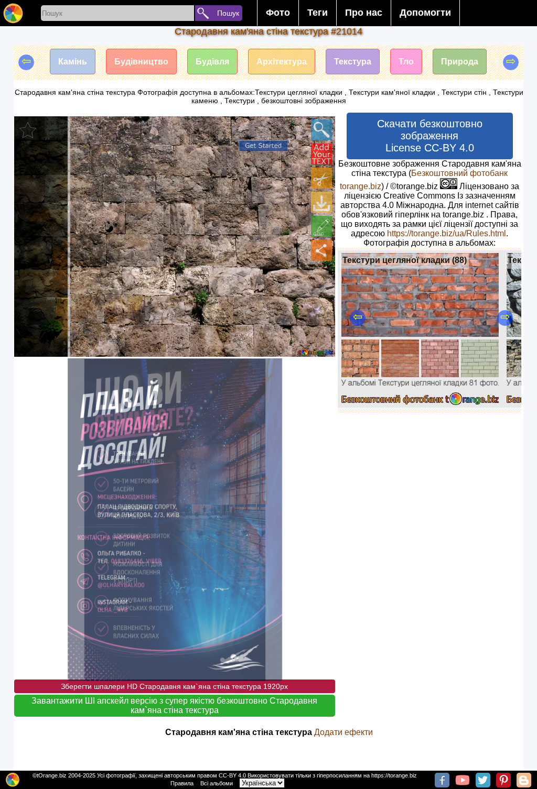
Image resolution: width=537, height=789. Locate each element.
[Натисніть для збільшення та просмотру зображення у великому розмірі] (321, 129)
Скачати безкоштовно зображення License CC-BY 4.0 (429, 136)
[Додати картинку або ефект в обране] (27, 129)
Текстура (352, 61)
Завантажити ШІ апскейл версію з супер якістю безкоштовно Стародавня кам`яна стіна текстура (174, 705)
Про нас (363, 12)
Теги (317, 12)
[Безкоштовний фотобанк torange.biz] (13, 13)
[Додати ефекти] (321, 226)
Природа (459, 61)
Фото (278, 12)
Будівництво (141, 61)
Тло (406, 61)
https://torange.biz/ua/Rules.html (446, 233)
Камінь (72, 61)
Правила (182, 783)
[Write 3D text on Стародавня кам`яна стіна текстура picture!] (321, 154)
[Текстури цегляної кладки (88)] (420, 404)
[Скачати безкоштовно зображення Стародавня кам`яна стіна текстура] (321, 202)
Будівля (212, 61)
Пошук (228, 13)
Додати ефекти (343, 732)
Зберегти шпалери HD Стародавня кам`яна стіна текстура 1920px (174, 686)
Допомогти (425, 12)
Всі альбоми (216, 783)
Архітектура (281, 61)
